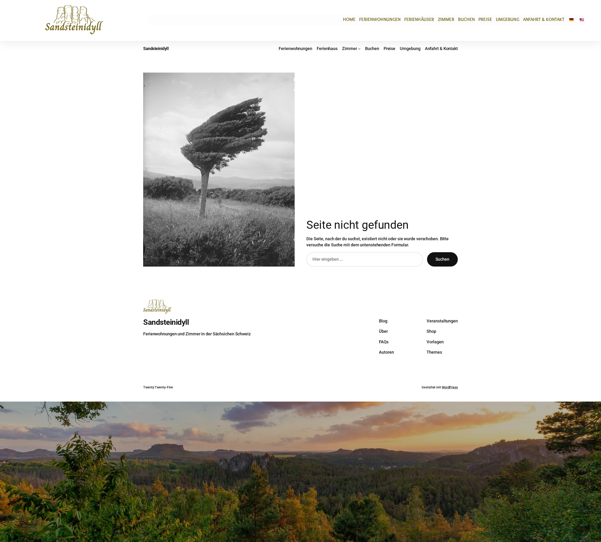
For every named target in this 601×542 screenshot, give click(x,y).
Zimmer (446, 19)
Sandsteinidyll (156, 48)
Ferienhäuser (419, 19)
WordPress (450, 387)
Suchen (442, 259)
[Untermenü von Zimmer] (359, 48)
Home (349, 19)
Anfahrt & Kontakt (544, 19)
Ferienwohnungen (380, 19)
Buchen (466, 19)
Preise (485, 19)
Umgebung (507, 19)
